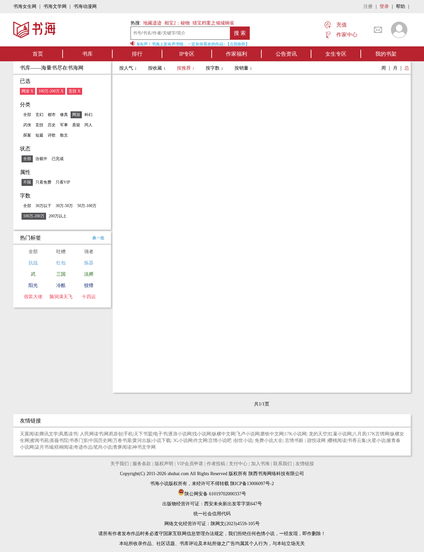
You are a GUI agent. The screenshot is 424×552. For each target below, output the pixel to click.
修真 (64, 114)
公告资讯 (286, 54)
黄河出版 (141, 440)
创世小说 (243, 440)
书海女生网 (24, 6)
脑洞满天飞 (61, 296)
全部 (27, 114)
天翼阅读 (29, 433)
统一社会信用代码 (212, 513)
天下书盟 (143, 433)
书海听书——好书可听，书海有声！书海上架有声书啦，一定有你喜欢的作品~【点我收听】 (167, 44)
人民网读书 (91, 433)
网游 (76, 114)
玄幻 (39, 114)
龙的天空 (318, 433)
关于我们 (119, 463)
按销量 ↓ (243, 68)
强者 (88, 251)
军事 (64, 125)
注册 (368, 6)
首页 (37, 54)
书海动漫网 (85, 6)
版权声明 (164, 463)
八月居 (359, 433)
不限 (27, 182)
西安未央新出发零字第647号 (233, 503)
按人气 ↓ (128, 68)
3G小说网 (182, 440)
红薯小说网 (339, 433)
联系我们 (282, 463)
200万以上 (58, 216)
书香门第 (78, 440)
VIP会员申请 (190, 463)
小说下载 (161, 440)
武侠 (27, 125)
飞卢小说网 (247, 433)
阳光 (33, 285)
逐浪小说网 (179, 433)
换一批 (98, 238)
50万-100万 (86, 205)
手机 (128, 433)
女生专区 (335, 54)
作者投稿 (216, 463)
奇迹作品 (83, 447)
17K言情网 (378, 433)
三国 (61, 274)
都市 (52, 114)
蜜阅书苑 (39, 440)
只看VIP (63, 182)
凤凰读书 (68, 433)
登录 (384, 6)
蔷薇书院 (59, 440)
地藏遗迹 (152, 23)
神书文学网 (144, 447)
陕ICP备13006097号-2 (251, 483)
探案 (27, 135)
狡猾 (88, 285)
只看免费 (43, 182)
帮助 (400, 6)
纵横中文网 (223, 433)
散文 (64, 135)
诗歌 (52, 135)
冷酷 (61, 285)
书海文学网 (55, 6)
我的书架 (386, 54)
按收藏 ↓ (157, 68)
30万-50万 (64, 205)
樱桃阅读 (337, 440)
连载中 (41, 158)
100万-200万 (33, 216)
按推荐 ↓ (186, 68)
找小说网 (201, 433)
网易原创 (113, 433)
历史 (52, 125)
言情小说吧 (220, 440)
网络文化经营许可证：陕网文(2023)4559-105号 (212, 523)
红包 (61, 262)
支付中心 (238, 463)
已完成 (58, 158)
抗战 (33, 262)
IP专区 (186, 54)
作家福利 (236, 54)
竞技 (39, 125)
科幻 (88, 114)
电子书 (160, 433)
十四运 (89, 296)
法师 (88, 274)
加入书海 (260, 463)
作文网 (200, 440)
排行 (137, 54)
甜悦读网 (317, 440)
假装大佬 (33, 296)
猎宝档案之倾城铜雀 (213, 23)
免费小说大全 (269, 440)
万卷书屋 (122, 440)
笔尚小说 (102, 447)
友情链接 (304, 463)
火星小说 (376, 440)
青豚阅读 (122, 447)
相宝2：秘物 (177, 23)
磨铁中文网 (272, 433)
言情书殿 (295, 440)
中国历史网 (100, 440)
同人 (88, 125)
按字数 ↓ (215, 68)
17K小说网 (295, 433)
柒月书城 (44, 447)
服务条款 (141, 463)
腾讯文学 (48, 433)
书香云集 (356, 440)
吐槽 (61, 251)
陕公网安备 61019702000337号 (215, 493)
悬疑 (76, 125)
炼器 (88, 262)
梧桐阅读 (63, 447)
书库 (87, 54)
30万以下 (43, 205)
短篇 (39, 135)
